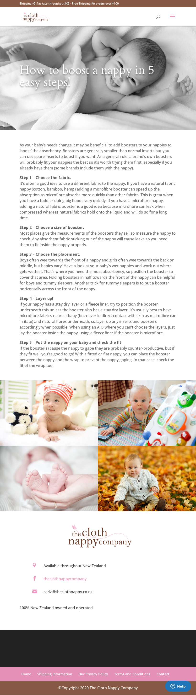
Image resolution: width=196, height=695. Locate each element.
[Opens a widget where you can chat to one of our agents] (178, 687)
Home (26, 674)
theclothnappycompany (65, 578)
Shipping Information (54, 674)
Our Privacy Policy (93, 674)
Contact (163, 674)
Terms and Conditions (132, 674)
